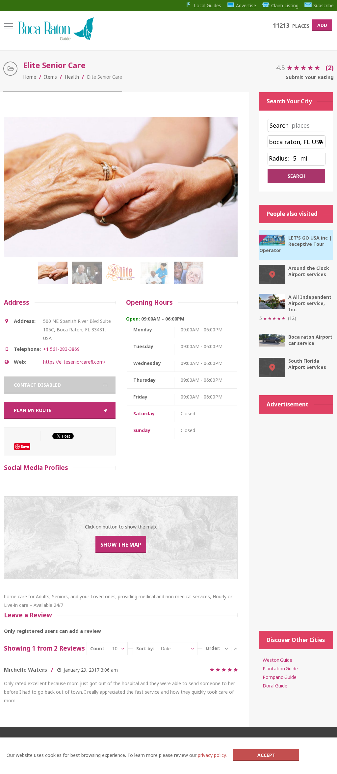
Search (279, 125)
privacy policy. (212, 755)
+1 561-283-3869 (61, 349)
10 (114, 648)
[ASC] (236, 648)
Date (166, 648)
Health (72, 77)
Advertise (246, 5)
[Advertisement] (296, 519)
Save (25, 446)
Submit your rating (310, 77)
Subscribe (323, 5)
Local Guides (207, 5)
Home (29, 77)
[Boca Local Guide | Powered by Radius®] (55, 39)
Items (50, 77)
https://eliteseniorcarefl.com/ (74, 362)
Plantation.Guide (280, 668)
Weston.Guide (277, 660)
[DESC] (226, 648)
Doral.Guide (275, 686)
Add (322, 25)
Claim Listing (284, 5)
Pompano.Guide (280, 677)
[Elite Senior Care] (54, 276)
